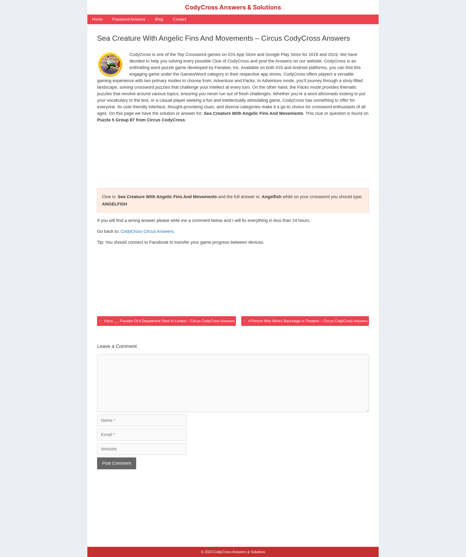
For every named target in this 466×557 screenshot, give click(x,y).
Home (97, 19)
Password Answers (128, 19)
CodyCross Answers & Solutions (233, 7)
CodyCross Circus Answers (147, 231)
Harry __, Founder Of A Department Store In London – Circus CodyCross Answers (169, 321)
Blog (159, 19)
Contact (179, 19)
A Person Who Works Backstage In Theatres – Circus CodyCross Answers (308, 321)
